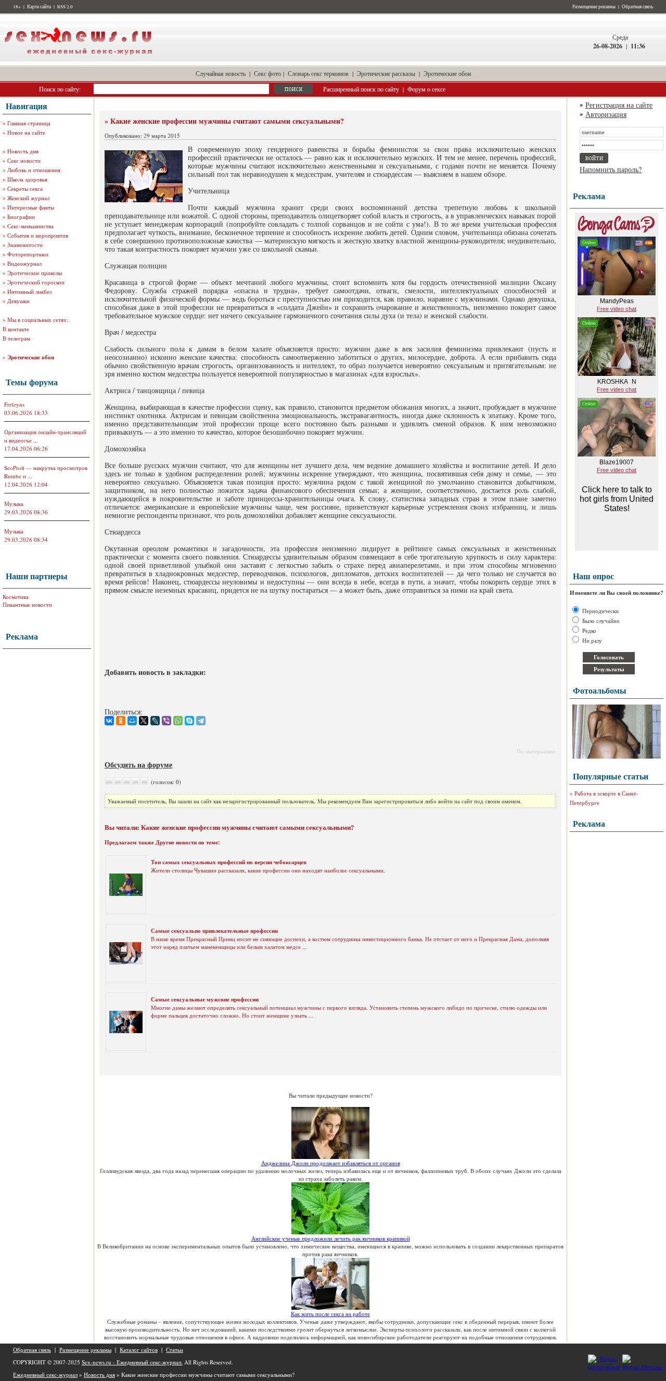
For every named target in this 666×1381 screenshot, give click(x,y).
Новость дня (23, 151)
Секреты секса (25, 188)
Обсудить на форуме (138, 764)
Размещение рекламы (594, 7)
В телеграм (16, 338)
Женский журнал (28, 198)
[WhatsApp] (178, 720)
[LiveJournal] (155, 720)
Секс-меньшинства (30, 226)
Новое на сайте (26, 132)
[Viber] (166, 720)
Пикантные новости (27, 604)
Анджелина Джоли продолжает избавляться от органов (330, 1163)
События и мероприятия (37, 235)
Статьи (174, 1349)
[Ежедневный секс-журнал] (78, 59)
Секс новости (24, 160)
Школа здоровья (27, 179)
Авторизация (605, 114)
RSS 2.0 (65, 7)
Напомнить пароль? (611, 169)
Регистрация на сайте (618, 105)
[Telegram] (201, 720)
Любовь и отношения (33, 170)
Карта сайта (39, 7)
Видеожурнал (24, 263)
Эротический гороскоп (36, 282)
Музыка (13, 503)
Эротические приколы (34, 273)
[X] (143, 720)
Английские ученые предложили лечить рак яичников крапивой (330, 1238)
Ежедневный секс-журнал (45, 1374)
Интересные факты (30, 207)
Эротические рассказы (386, 73)
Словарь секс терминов (318, 73)
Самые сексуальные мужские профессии (205, 999)
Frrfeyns (14, 404)
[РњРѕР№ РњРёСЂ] (132, 720)
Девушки (18, 301)
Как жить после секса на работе (330, 1314)
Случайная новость (221, 73)
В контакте (16, 329)
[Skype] (189, 720)
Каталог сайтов (139, 1349)
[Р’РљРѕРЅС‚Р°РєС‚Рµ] (109, 720)
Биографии (21, 216)
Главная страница (28, 123)
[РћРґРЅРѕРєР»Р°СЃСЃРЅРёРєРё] (120, 720)
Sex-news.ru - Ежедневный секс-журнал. (132, 1362)
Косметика (16, 597)
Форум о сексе (426, 89)
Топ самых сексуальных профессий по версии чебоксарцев (228, 862)
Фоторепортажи (27, 254)
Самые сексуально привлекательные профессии (214, 931)
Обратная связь (637, 7)
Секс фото (267, 73)
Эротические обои (447, 73)
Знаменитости (25, 245)
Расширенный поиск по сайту (361, 89)
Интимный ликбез (29, 291)
